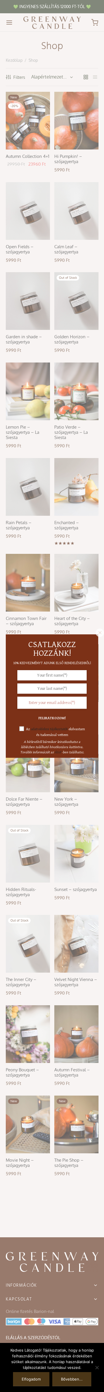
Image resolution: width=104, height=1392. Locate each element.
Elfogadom (31, 1379)
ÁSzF (58, 752)
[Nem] (97, 1367)
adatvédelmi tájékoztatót (49, 729)
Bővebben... (72, 1379)
